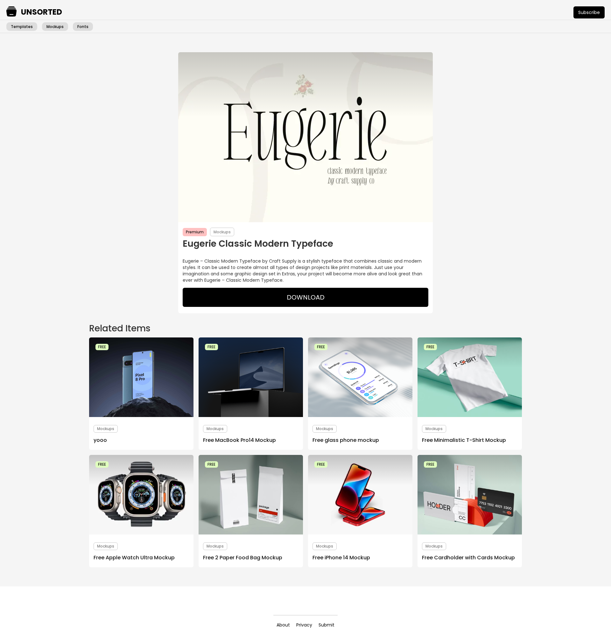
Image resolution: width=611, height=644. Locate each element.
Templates (22, 26)
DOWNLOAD (306, 297)
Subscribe (589, 12)
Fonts (82, 26)
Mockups (55, 26)
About (283, 625)
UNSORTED (41, 12)
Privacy (304, 625)
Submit (326, 625)
